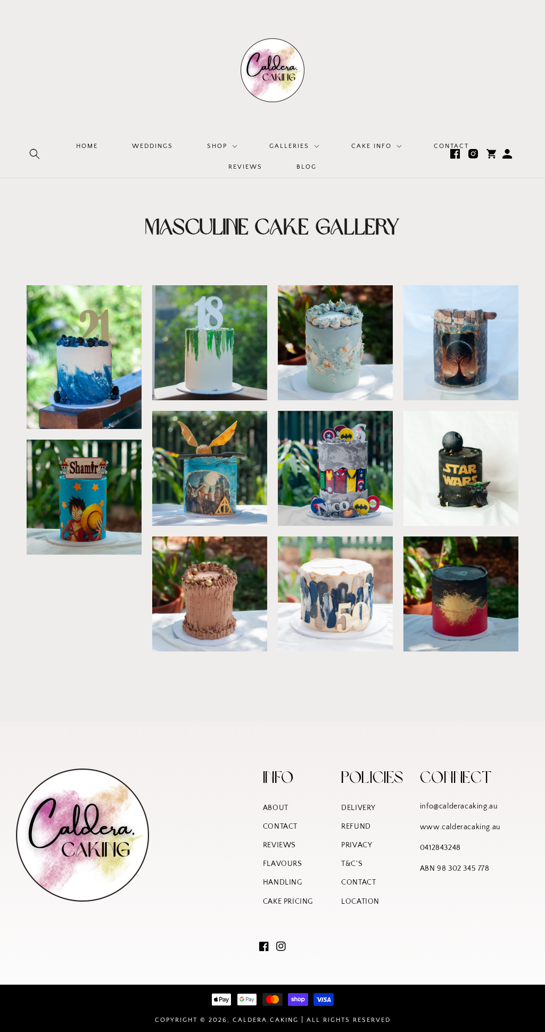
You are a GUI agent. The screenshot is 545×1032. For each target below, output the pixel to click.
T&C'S (351, 864)
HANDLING (282, 882)
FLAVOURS (282, 864)
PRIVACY (356, 845)
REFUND (356, 826)
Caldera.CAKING (266, 1020)
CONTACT (280, 826)
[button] (35, 154)
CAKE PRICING (288, 901)
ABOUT (275, 808)
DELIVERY (358, 808)
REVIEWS (279, 845)
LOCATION (360, 901)
